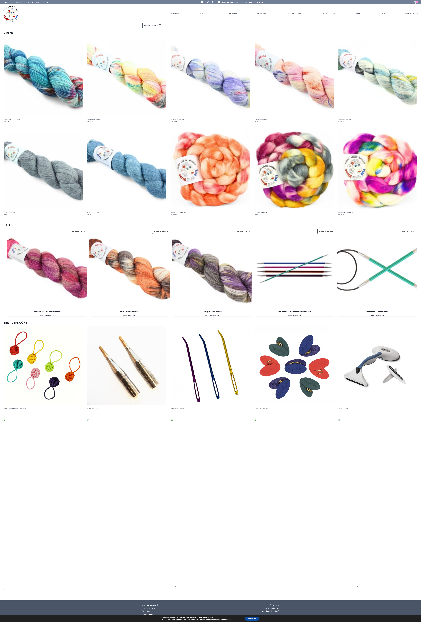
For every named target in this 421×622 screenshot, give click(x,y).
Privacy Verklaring (148, 608)
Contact (12, 2)
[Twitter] (207, 2)
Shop (5, 2)
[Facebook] (202, 2)
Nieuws (49, 2)
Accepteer (252, 618)
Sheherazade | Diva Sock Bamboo (47, 311)
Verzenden (146, 611)
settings (228, 619)
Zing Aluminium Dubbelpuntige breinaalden (294, 311)
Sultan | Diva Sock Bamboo (129, 311)
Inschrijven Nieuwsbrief (270, 611)
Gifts (357, 14)
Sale (382, 14)
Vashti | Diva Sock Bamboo (212, 311)
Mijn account (20, 2)
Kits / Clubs (329, 14)
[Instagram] (213, 2)
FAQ (37, 2)
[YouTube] (219, 2)
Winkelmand (411, 14)
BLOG (43, 2)
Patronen (204, 14)
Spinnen (233, 14)
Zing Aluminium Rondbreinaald (377, 311)
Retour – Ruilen (147, 614)
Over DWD (31, 2)
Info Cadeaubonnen (271, 608)
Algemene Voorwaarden (150, 605)
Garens (175, 14)
